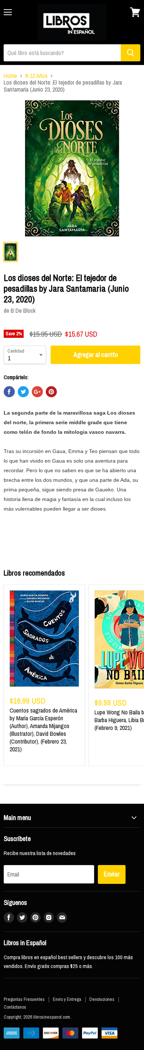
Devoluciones (101, 999)
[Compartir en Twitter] (23, 391)
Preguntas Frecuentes (24, 999)
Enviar (112, 874)
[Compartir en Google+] (37, 391)
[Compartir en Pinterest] (51, 391)
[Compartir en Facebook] (9, 391)
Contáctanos (15, 1007)
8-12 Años (36, 75)
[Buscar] (130, 52)
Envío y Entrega (67, 999)
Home (10, 75)
